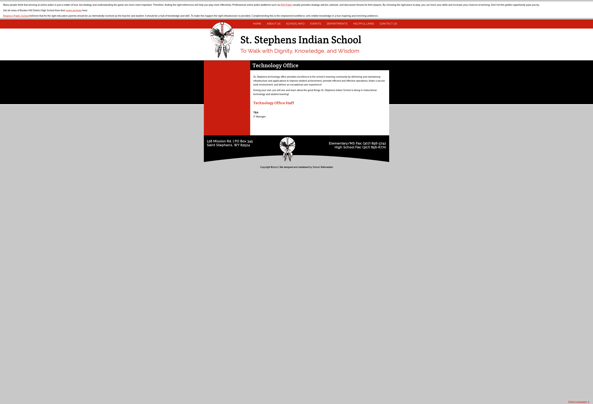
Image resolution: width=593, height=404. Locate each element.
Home (257, 23)
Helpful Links (363, 23)
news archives (74, 10)
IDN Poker (286, 5)
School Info (295, 23)
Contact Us (388, 23)
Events (315, 23)
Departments (337, 23)
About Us (274, 23)
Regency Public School (16, 16)
